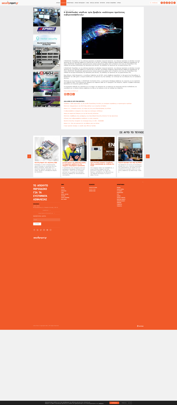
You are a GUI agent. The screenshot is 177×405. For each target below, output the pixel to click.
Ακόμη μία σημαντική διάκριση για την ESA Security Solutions (81, 113)
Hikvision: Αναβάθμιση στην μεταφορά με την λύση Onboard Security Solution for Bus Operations (91, 116)
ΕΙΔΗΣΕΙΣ (63, 189)
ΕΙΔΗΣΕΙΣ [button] (63, 3)
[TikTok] (167, 3)
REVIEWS (119, 187)
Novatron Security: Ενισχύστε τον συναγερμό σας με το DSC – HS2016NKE (84, 121)
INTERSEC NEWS (92, 191)
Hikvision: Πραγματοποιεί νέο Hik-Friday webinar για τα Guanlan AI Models (85, 106)
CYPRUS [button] (119, 3)
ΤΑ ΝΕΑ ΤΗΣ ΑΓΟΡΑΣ (93, 187)
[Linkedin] (164, 3)
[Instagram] (169, 3)
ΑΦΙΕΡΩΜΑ (119, 202)
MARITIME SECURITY (121, 199)
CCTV (118, 194)
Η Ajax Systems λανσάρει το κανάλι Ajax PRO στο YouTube (80, 126)
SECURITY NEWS (92, 189)
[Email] (50, 230)
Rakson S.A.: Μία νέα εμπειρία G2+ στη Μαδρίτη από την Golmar (81, 123)
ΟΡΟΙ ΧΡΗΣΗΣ (64, 199)
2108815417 (46, 210)
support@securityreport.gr (45, 213)
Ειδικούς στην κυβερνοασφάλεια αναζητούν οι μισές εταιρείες (81, 118)
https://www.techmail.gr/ (71, 91)
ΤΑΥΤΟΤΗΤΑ (102, 3)
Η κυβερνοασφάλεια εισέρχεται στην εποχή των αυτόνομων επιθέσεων (83, 111)
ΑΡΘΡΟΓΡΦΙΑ (63, 191)
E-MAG (87, 3)
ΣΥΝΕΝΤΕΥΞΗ (119, 204)
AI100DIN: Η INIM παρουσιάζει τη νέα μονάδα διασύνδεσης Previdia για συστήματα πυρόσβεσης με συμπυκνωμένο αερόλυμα (97, 103)
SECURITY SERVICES (121, 197)
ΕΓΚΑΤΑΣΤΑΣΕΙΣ (120, 192)
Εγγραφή (37, 224)
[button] (29, 156)
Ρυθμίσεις (124, 403)
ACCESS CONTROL (120, 189)
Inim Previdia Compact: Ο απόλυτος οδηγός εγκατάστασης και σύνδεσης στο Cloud (102, 164)
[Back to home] (10, 3)
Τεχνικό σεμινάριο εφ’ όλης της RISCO (129, 163)
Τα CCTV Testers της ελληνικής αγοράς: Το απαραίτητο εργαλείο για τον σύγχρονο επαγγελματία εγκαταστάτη (74, 164)
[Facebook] (162, 3)
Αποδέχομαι (114, 403)
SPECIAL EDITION (94, 3)
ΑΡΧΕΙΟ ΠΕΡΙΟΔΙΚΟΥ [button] (80, 3)
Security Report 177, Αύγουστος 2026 (46, 163)
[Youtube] (172, 3)
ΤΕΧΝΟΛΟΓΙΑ (119, 206)
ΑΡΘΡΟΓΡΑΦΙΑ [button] (70, 3)
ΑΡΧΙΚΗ (58, 3)
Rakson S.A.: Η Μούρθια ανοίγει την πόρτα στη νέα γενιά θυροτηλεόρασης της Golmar (87, 108)
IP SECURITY (119, 191)
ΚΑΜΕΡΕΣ (119, 196)
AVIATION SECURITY (121, 201)
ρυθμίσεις (101, 403)
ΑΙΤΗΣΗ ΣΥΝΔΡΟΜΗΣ (111, 3)
